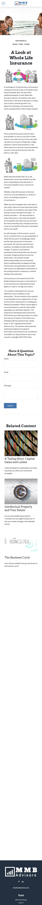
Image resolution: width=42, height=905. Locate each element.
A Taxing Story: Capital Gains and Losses (19, 460)
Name (6, 359)
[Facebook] (18, 881)
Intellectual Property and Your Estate (18, 508)
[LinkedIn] (22, 881)
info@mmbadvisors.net (21, 887)
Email (6, 372)
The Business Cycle (17, 557)
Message (7, 385)
